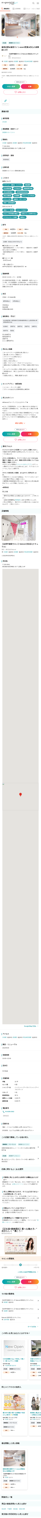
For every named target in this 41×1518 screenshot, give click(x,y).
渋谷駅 (6, 61)
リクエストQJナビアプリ (24, 464)
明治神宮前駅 (28, 61)
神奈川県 (22, 1509)
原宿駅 (16, 61)
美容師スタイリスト (8, 132)
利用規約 (17, 500)
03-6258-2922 (9, 1111)
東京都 (15, 1509)
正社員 (4, 122)
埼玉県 (4, 1509)
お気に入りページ (17, 1184)
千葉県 (9, 1509)
